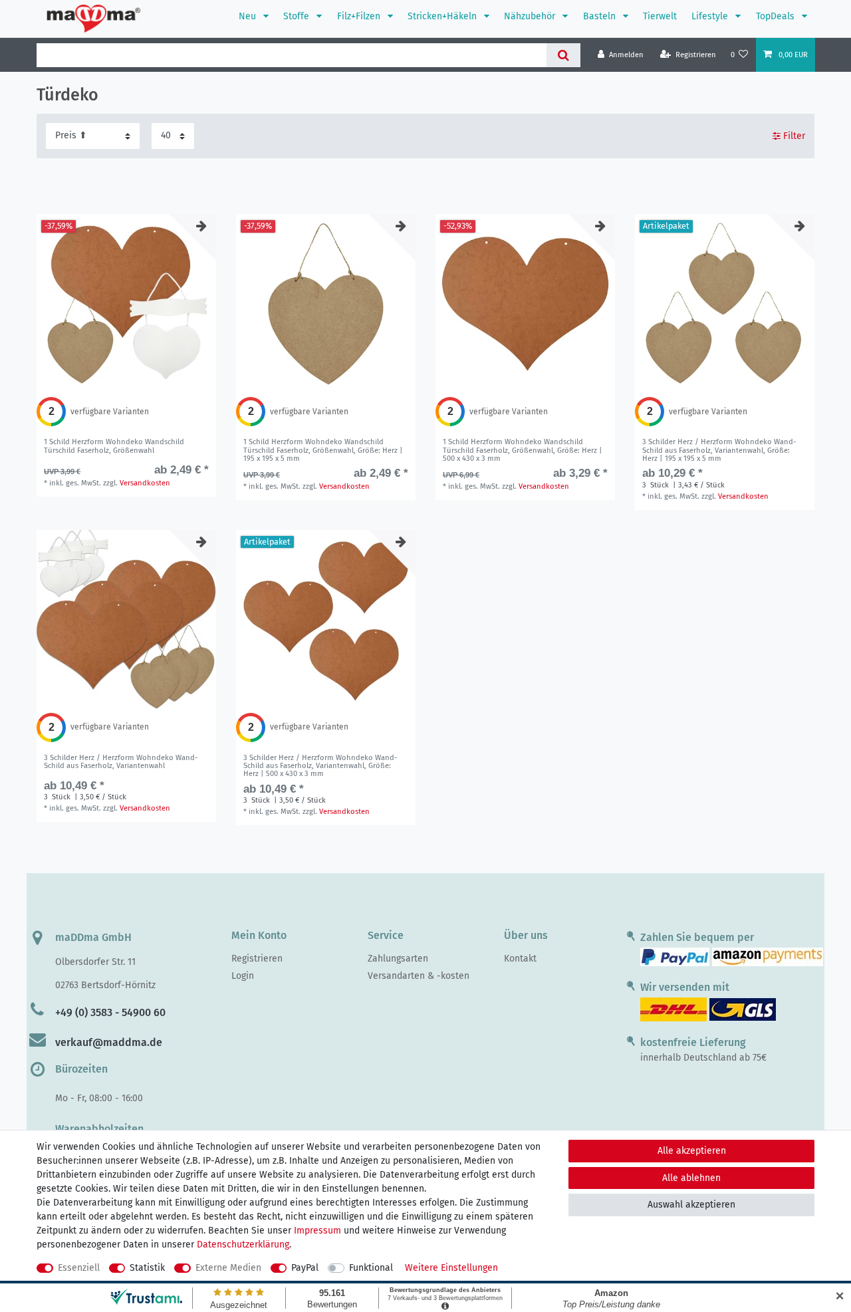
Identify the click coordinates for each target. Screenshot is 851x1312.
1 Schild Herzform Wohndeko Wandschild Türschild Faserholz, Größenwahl (114, 446)
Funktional (371, 1267)
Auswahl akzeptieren (691, 1204)
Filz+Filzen (360, 16)
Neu (249, 16)
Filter (793, 136)
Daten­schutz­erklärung (243, 1244)
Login (242, 976)
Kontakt (520, 958)
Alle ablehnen (691, 1178)
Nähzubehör (531, 16)
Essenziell (79, 1267)
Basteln (600, 16)
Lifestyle (711, 16)
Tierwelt (660, 16)
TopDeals (776, 16)
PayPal (304, 1267)
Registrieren (257, 958)
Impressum (317, 1230)
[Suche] (563, 55)
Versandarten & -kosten (418, 976)
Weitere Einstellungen (451, 1267)
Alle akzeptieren (692, 1150)
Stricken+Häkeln (443, 16)
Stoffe (297, 16)
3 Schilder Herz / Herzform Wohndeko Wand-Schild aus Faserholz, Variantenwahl (719, 450)
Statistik (147, 1267)
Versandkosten (145, 483)
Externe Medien (228, 1267)
